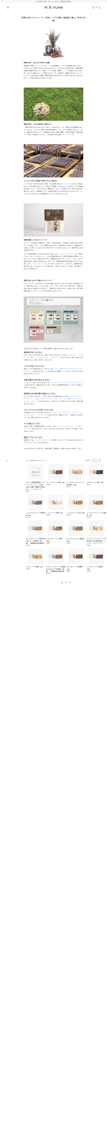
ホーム (28, 460)
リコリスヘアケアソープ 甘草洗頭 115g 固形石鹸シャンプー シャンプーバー (96, 541)
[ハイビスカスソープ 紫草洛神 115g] (35, 502)
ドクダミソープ (29, 371)
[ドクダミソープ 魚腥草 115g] (96, 556)
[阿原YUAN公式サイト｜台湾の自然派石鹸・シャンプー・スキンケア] (53, 7)
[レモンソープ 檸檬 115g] (35, 556)
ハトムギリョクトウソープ (67, 254)
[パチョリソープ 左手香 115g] (56, 528)
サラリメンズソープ (75, 369)
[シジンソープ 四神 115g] (56, 502)
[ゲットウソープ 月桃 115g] (56, 472)
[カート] (99, 7)
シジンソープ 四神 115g (54, 513)
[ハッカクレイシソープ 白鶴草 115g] (96, 502)
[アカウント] (93, 7)
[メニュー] (8, 7)
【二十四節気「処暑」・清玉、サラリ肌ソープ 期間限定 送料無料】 (53, 1)
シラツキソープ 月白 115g (75, 513)
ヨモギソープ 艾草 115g (95, 482)
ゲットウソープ (55, 382)
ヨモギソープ (70, 259)
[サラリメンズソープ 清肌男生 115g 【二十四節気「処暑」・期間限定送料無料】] (56, 556)
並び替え (87, 460)
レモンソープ (35, 401)
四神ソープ (56, 426)
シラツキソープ (67, 382)
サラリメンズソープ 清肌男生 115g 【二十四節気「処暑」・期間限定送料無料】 (55, 569)
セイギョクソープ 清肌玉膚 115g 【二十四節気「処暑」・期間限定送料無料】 (35, 541)
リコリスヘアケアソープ (43, 440)
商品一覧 (33, 460)
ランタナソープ (54, 357)
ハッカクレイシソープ (59, 398)
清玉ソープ (34, 357)
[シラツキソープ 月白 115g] (76, 502)
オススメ (95, 460)
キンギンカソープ (67, 426)
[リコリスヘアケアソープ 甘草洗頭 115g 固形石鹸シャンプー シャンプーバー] (96, 528)
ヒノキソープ (56, 412)
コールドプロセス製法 (69, 184)
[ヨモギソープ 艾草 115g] (96, 472)
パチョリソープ (77, 412)
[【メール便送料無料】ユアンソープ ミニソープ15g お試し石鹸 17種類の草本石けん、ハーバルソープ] (35, 472)
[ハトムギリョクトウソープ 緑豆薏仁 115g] (76, 472)
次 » (70, 582)
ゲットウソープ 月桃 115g (55, 482)
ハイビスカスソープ (38, 263)
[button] (96, 7)
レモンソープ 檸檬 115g (34, 567)
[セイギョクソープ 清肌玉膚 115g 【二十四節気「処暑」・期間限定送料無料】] (35, 528)
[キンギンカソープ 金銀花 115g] (76, 528)
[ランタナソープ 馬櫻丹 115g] (76, 556)
